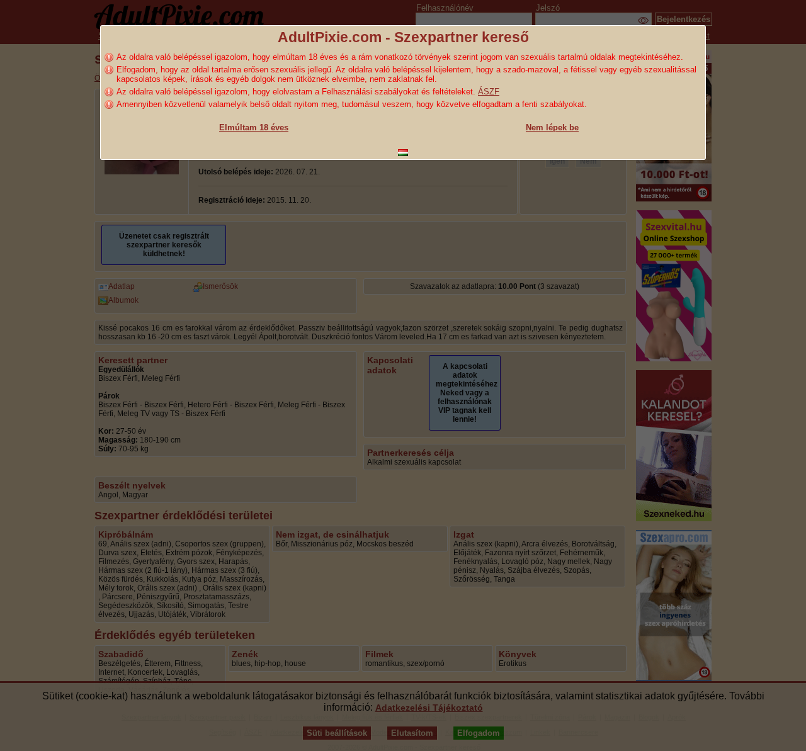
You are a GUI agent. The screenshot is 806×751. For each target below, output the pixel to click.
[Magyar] (403, 152)
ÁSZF (488, 91)
